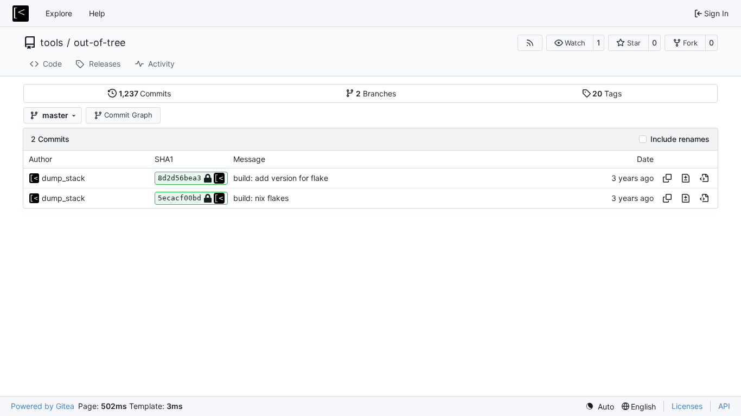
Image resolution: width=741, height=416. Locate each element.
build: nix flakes (261, 198)
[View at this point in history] (704, 178)
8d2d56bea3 (179, 178)
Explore (59, 13)
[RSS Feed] (530, 43)
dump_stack (63, 178)
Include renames (680, 139)
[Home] (20, 13)
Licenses (687, 406)
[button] (569, 43)
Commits (145, 93)
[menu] (599, 406)
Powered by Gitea (42, 406)
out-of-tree (99, 42)
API (724, 406)
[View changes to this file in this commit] (686, 178)
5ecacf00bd (179, 198)
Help (97, 13)
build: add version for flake (280, 178)
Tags (607, 93)
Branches (376, 93)
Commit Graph (128, 114)
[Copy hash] (667, 178)
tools (51, 42)
